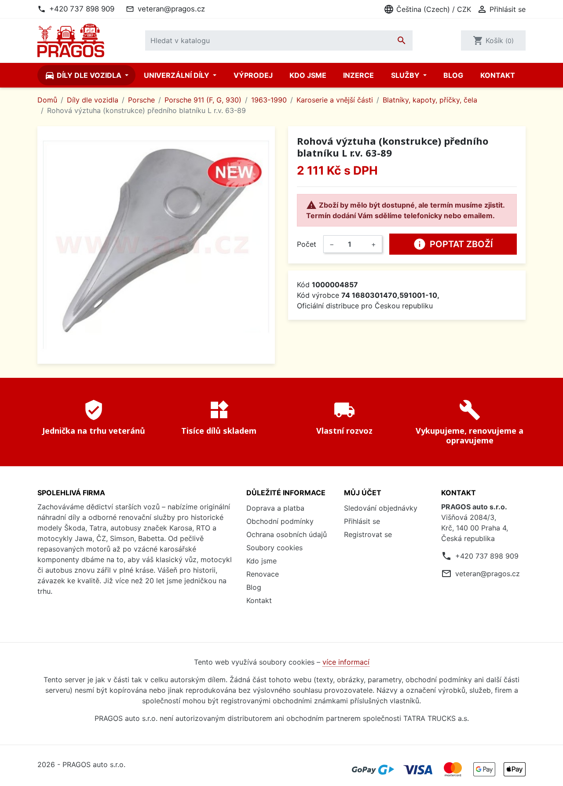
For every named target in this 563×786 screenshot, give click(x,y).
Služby (406, 75)
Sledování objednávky (380, 508)
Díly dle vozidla (83, 75)
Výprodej (253, 75)
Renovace (262, 574)
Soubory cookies (274, 547)
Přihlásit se (362, 521)
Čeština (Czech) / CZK (427, 9)
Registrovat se (368, 534)
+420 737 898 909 (81, 8)
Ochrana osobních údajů (286, 534)
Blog (453, 75)
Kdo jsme (307, 75)
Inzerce (358, 75)
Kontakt (497, 75)
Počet (306, 244)
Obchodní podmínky (280, 521)
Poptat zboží (453, 244)
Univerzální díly (177, 75)
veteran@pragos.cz (171, 8)
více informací (345, 662)
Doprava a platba (275, 508)
